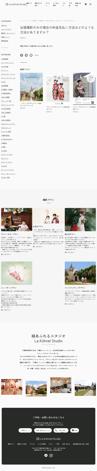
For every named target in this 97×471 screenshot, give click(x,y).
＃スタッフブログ (7, 155)
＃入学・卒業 (5, 177)
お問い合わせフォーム (43, 430)
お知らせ (4, 25)
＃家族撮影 (4, 86)
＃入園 (3, 116)
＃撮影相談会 (5, 135)
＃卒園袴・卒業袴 (7, 90)
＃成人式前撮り (6, 112)
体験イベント (5, 37)
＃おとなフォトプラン (8, 124)
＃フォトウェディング (8, 78)
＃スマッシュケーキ (7, 105)
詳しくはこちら (5, 254)
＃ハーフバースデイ (7, 170)
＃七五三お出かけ (7, 139)
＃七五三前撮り (6, 109)
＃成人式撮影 (5, 97)
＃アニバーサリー (7, 162)
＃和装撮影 (4, 59)
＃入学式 (4, 151)
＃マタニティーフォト (8, 74)
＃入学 (3, 82)
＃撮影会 (4, 143)
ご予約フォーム (25, 430)
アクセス (32, 444)
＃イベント (4, 70)
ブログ (51, 444)
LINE (76, 430)
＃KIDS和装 (4, 67)
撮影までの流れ (22, 444)
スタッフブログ (6, 29)
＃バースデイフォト (7, 63)
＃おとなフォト (6, 128)
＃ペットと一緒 (6, 101)
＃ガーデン (4, 158)
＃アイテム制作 (6, 132)
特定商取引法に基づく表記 (81, 444)
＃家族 (3, 147)
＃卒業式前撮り (6, 93)
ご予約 (57, 444)
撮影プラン (11, 444)
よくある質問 (42, 444)
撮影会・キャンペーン (8, 33)
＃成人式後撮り (6, 120)
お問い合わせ (66, 444)
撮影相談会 (4, 41)
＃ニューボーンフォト (8, 174)
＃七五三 (4, 166)
